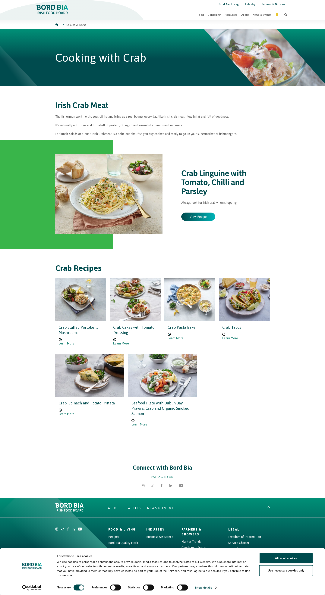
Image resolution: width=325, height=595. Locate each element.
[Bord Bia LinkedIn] (170, 486)
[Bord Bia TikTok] (152, 486)
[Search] (286, 14)
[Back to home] (57, 24)
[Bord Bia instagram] (56, 529)
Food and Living (229, 4)
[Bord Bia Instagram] (143, 486)
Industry (250, 4)
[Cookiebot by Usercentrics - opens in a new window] (31, 587)
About (245, 14)
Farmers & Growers (273, 4)
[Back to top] (268, 508)
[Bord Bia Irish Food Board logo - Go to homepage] (69, 510)
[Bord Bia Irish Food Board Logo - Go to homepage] (52, 13)
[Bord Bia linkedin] (73, 529)
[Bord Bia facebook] (68, 529)
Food (200, 14)
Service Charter (238, 542)
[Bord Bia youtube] (80, 529)
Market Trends (191, 541)
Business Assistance (159, 536)
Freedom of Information (244, 536)
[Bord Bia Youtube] (181, 486)
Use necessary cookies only (286, 570)
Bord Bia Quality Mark (123, 542)
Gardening (214, 14)
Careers (134, 508)
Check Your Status (193, 547)
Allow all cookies (286, 558)
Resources (231, 14)
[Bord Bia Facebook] (161, 486)
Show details (203, 587)
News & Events (262, 14)
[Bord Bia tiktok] (62, 529)
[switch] (115, 587)
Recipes (113, 536)
